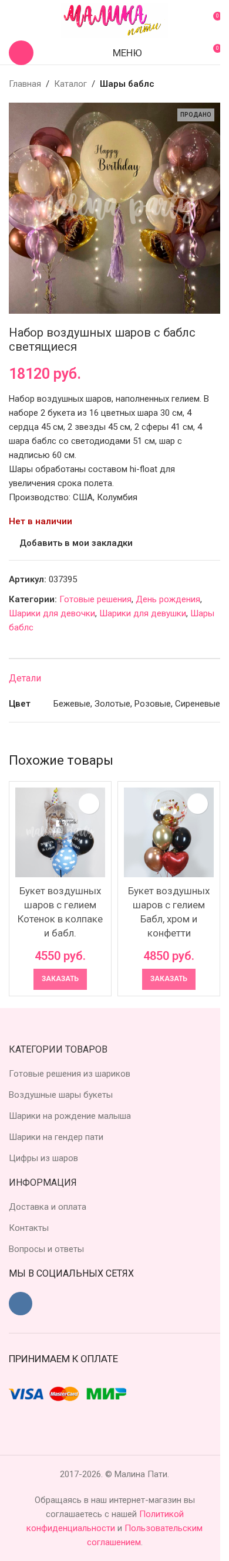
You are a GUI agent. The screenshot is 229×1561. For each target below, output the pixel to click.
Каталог (70, 84)
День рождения (168, 599)
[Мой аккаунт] (13, 20)
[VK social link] (20, 1303)
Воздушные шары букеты (61, 1095)
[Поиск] (21, 53)
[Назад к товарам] (199, 84)
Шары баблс (127, 84)
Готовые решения (95, 599)
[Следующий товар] (213, 84)
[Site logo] (114, 20)
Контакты (29, 1228)
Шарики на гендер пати (56, 1137)
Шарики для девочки (52, 613)
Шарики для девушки (142, 613)
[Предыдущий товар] (185, 84)
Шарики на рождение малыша (70, 1116)
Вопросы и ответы (46, 1249)
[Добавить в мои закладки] (89, 803)
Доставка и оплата (47, 1207)
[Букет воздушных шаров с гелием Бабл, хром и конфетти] (169, 832)
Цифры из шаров (43, 1158)
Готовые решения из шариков (69, 1073)
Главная (25, 84)
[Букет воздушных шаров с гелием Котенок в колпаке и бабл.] (60, 832)
